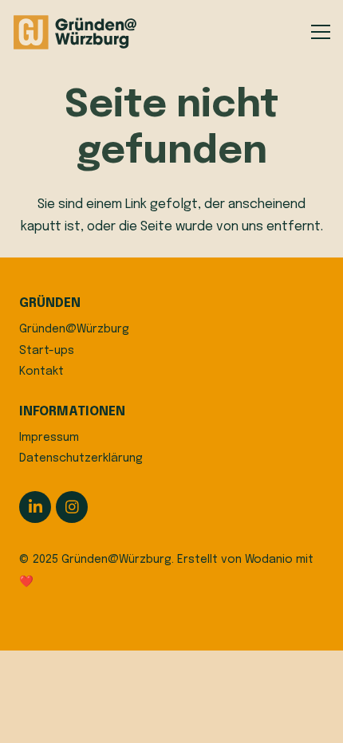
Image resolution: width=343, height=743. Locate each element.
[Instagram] (72, 507)
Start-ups (46, 350)
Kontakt (41, 371)
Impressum (49, 437)
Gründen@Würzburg (74, 329)
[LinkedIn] (35, 507)
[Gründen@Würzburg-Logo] (76, 32)
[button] (321, 31)
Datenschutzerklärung (81, 458)
